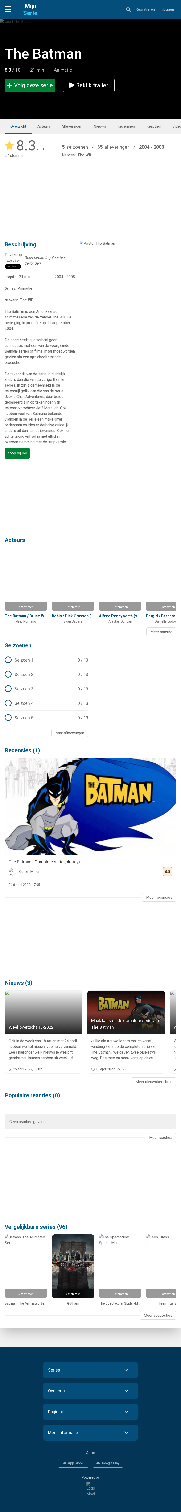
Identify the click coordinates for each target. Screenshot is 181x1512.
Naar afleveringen (69, 733)
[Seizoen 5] (46, 718)
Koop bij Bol (17, 453)
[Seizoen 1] (46, 660)
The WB (84, 155)
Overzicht (18, 126)
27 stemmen (15, 155)
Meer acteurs (161, 632)
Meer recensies (159, 897)
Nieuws (100, 126)
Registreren (145, 9)
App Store (75, 1463)
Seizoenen (18, 645)
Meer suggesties (158, 1315)
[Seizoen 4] (46, 703)
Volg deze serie (33, 85)
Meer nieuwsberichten (154, 1082)
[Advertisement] (90, 196)
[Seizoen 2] (46, 674)
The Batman (43, 53)
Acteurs (43, 126)
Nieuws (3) (19, 983)
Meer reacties (160, 1137)
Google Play (110, 1463)
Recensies (126, 126)
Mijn (30, 9)
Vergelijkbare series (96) (36, 1227)
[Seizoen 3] (46, 689)
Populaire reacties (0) (32, 1095)
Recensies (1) (22, 750)
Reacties (153, 126)
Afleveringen (72, 126)
